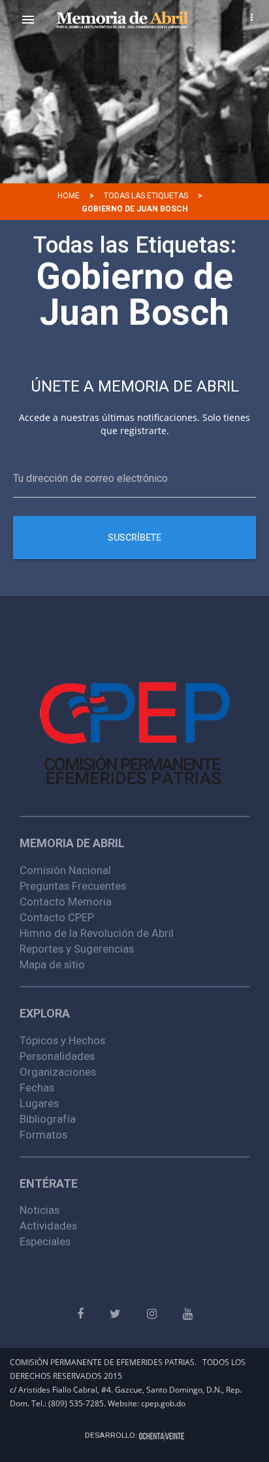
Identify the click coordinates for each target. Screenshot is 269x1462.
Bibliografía (48, 1118)
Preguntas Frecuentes (73, 885)
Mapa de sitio (52, 964)
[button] (28, 20)
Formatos (43, 1134)
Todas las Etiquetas (146, 195)
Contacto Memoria (66, 901)
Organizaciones (58, 1071)
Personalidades (57, 1056)
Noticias (39, 1209)
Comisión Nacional (65, 870)
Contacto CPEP (57, 917)
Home (68, 195)
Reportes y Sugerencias (77, 948)
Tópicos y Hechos (62, 1040)
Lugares (39, 1103)
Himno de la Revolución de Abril (97, 933)
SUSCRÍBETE (134, 537)
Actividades (48, 1225)
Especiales (45, 1241)
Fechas (37, 1087)
